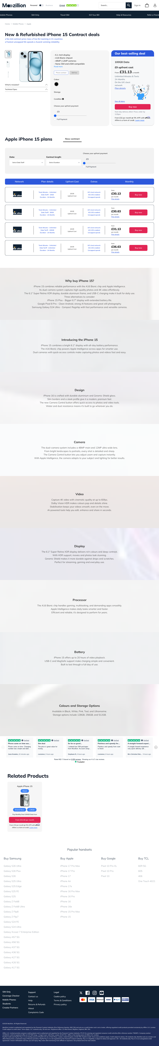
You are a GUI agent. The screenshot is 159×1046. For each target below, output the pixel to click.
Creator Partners (10, 1008)
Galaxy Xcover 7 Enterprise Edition (21, 932)
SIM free (74, 73)
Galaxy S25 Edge (13, 886)
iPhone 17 (65, 876)
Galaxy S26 (10, 876)
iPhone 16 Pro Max (70, 891)
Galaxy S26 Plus (12, 871)
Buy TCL (143, 858)
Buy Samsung (12, 858)
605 (140, 871)
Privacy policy (60, 1004)
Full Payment (62, 119)
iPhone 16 (65, 901)
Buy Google (108, 858)
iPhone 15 (65, 916)
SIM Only (35, 15)
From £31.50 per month (24, 820)
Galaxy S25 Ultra (12, 881)
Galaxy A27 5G (12, 957)
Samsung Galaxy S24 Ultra (46, 307)
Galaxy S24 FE (11, 921)
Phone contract (61, 73)
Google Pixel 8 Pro (47, 303)
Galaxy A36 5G (12, 952)
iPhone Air (65, 881)
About (31, 1008)
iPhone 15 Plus (55, 300)
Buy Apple (66, 858)
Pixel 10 (105, 876)
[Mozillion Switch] (41, 5)
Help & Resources (123, 15)
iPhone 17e (66, 886)
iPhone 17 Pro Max (70, 866)
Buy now (133, 107)
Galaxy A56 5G (12, 942)
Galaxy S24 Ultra (12, 926)
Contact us (33, 996)
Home (7, 24)
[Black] (56, 84)
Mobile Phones (9, 1000)
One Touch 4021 (146, 881)
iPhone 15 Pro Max (70, 911)
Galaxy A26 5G (12, 962)
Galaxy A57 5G (12, 937)
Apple (29, 24)
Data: (12, 157)
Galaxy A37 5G (12, 947)
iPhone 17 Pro (67, 871)
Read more (58, 66)
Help (30, 1000)
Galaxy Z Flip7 (11, 916)
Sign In (137, 5)
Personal (33, 5)
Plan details (120, 88)
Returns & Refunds (36, 1004)
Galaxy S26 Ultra (12, 866)
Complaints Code (36, 1012)
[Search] (129, 5)
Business (49, 5)
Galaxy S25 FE (11, 891)
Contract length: (53, 157)
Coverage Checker (11, 996)
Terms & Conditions (63, 1000)
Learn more (139, 120)
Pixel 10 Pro (107, 871)
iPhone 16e (66, 906)
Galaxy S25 (10, 896)
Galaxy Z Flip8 (11, 911)
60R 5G (142, 866)
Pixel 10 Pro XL (109, 866)
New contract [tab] (72, 138)
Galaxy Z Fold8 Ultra (14, 906)
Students (6, 1004)
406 (140, 876)
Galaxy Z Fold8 (11, 901)
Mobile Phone (18, 24)
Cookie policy (60, 996)
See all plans (120, 101)
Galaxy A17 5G (12, 967)
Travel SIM (64, 15)
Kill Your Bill (94, 15)
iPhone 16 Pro (67, 896)
